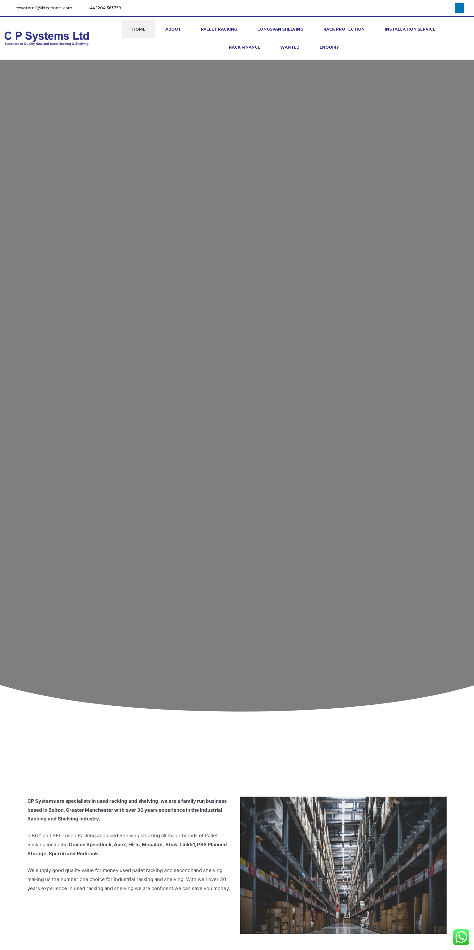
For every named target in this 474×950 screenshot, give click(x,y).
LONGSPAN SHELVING (280, 29)
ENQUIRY (329, 47)
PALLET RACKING (219, 29)
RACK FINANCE (244, 47)
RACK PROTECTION (344, 29)
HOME (138, 29)
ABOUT (173, 29)
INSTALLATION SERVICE (410, 29)
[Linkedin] (459, 8)
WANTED (290, 47)
